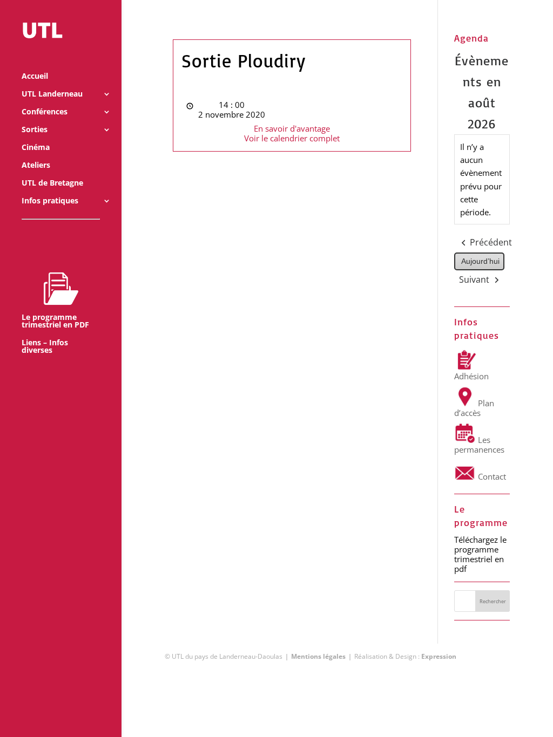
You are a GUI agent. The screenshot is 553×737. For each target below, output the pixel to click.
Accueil (35, 76)
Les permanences (479, 444)
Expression (438, 656)
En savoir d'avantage (292, 128)
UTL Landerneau (52, 94)
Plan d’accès (474, 408)
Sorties (35, 130)
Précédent (491, 242)
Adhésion (471, 376)
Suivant (474, 279)
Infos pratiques (50, 201)
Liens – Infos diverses (45, 347)
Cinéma (36, 148)
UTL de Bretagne (52, 183)
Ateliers (36, 165)
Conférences (45, 112)
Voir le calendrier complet (292, 138)
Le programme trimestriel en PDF (55, 321)
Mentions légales (318, 656)
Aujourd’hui (480, 261)
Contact (491, 476)
